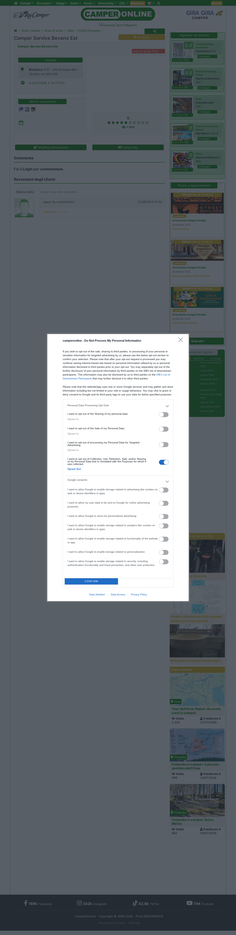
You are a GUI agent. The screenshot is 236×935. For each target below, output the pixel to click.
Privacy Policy (139, 594)
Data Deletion (97, 594)
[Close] (181, 340)
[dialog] (118, 467)
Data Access (118, 594)
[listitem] (118, 406)
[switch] (164, 414)
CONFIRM (91, 581)
